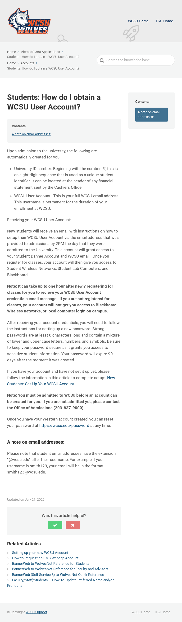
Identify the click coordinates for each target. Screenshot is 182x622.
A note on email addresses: (31, 134)
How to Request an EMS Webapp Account (45, 558)
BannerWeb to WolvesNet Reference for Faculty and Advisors (60, 569)
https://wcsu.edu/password (64, 425)
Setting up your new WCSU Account (40, 553)
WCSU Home (138, 21)
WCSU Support (36, 612)
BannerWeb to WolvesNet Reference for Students (51, 563)
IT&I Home (164, 21)
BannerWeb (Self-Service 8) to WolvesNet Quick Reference (58, 575)
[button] (55, 525)
